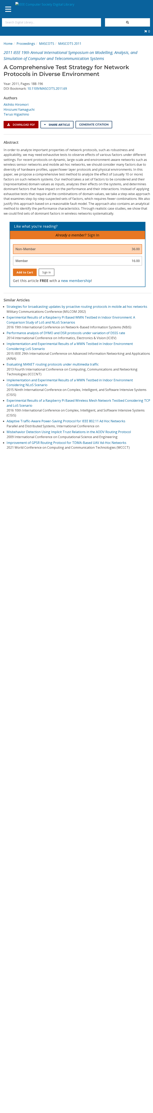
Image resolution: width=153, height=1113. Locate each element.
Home (8, 43)
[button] (147, 31)
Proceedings (26, 43)
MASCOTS (46, 43)
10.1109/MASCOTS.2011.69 (47, 88)
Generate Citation (94, 124)
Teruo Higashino (16, 114)
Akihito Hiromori (16, 104)
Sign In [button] (93, 235)
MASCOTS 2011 (69, 43)
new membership (76, 280)
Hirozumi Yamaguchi (19, 109)
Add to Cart (25, 272)
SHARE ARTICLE (59, 125)
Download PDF (23, 125)
